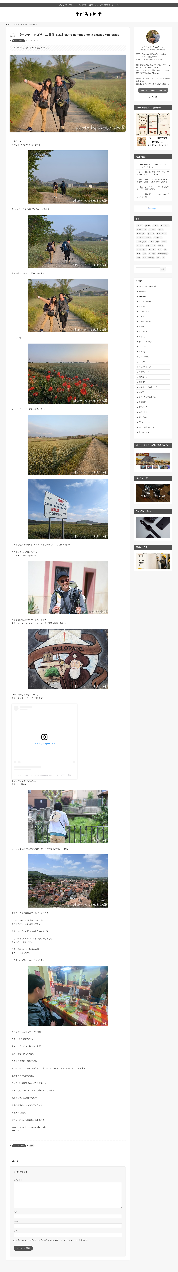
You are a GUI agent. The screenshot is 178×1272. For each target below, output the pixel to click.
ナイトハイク (150, 246)
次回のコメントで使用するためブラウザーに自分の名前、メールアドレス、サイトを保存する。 (52, 1240)
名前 (15, 1212)
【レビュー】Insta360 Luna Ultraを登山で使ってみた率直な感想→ (153, 188)
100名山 (140, 226)
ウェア (141, 317)
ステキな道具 (141, 242)
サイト (16, 1231)
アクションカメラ (145, 306)
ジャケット (158, 238)
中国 (160, 250)
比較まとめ (143, 412)
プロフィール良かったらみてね (153, 90)
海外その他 (143, 417)
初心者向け (143, 382)
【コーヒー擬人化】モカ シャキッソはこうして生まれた (153, 195)
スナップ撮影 (154, 242)
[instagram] (156, 97)
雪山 (158, 258)
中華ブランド (144, 372)
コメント (18, 1180)
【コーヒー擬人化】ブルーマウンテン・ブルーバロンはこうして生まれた (153, 173)
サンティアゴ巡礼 (18, 40)
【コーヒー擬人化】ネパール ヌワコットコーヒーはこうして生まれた (153, 166)
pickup (147, 226)
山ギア (141, 392)
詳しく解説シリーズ (146, 427)
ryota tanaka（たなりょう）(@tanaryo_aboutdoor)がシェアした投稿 (44, 775)
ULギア (155, 226)
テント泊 (140, 246)
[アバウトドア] (89, 13)
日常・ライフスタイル (147, 397)
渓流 (144, 254)
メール (16, 1222)
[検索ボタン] (118, 5)
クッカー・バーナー (144, 238)
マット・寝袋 (141, 250)
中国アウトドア (145, 367)
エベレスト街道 (145, 321)
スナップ (142, 352)
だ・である (165, 226)
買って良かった (148, 258)
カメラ (160, 230)
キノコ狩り (141, 234)
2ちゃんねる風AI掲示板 (148, 286)
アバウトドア (141, 230)
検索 (162, 269)
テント (164, 242)
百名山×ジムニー (145, 422)
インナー (152, 230)
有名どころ (143, 407)
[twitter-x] (153, 97)
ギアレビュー (161, 234)
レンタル (152, 250)
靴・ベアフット (145, 432)
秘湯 (138, 258)
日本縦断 (142, 402)
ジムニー (142, 347)
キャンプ (151, 234)
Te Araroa (142, 296)
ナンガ (160, 246)
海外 (31, 1146)
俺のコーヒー (144, 377)
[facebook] (150, 97)
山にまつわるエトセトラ (148, 387)
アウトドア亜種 (145, 301)
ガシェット (143, 332)
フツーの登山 (144, 357)
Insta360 (142, 291)
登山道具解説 (163, 254)
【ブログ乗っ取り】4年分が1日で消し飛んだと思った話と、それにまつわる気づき (153, 180)
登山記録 (152, 254)
